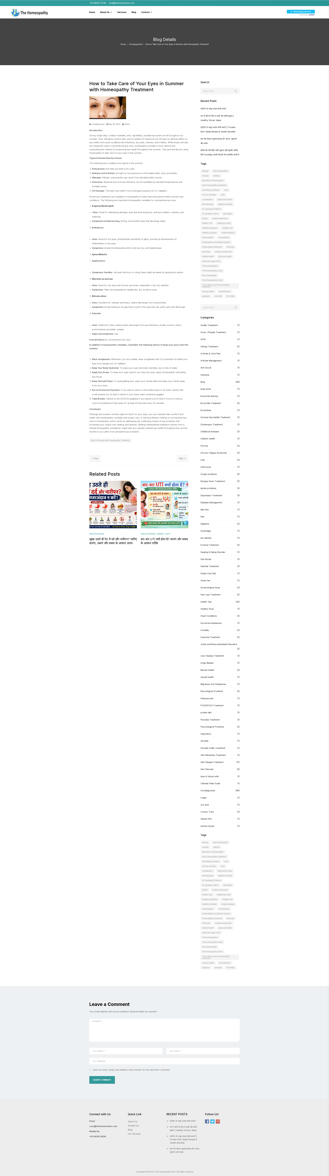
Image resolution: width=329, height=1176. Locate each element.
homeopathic (208, 237)
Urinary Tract (207, 812)
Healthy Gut (227, 228)
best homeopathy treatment (214, 185)
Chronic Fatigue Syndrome (213, 453)
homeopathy (223, 237)
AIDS (203, 339)
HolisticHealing (228, 233)
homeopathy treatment (212, 247)
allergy (205, 171)
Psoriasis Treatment (210, 719)
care (226, 190)
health (205, 218)
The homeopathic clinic (212, 271)
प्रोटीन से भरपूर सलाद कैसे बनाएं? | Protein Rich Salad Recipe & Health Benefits (183, 1139)
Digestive (204, 524)
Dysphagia (205, 531)
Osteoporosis (206, 698)
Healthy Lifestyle (209, 233)
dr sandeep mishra (210, 214)
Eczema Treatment (209, 545)
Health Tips (207, 223)
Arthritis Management (211, 360)
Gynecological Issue (210, 587)
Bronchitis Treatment (210, 403)
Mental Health (207, 670)
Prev (96, 458)
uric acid (204, 804)
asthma (216, 176)
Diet (202, 516)
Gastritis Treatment (209, 566)
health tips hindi (224, 223)
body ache (205, 389)
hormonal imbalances (211, 623)
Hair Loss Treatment (210, 594)
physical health (225, 256)
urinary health (208, 291)
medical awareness (223, 252)
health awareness (220, 218)
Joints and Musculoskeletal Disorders (218, 644)
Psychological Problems (212, 726)
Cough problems (208, 474)
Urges (203, 797)
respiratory (205, 734)
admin (127, 124)
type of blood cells (209, 776)
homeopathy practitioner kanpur (216, 242)
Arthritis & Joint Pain (210, 353)
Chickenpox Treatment (211, 424)
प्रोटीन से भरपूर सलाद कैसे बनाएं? (213, 108)
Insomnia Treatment (210, 637)
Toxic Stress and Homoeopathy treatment (216, 286)
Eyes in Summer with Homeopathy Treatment (110, 440)
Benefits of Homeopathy (212, 180)
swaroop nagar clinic (211, 261)
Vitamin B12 (206, 819)
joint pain (206, 252)
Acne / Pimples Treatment (213, 332)
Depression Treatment (211, 495)
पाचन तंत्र (218, 296)
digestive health (225, 204)
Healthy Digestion (210, 228)
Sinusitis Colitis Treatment (212, 748)
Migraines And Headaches (213, 684)
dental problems (208, 488)
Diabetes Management (211, 502)
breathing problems (210, 190)
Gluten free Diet (208, 573)
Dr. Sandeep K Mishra (211, 209)
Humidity (204, 630)
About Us (132, 1121)
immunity (230, 247)
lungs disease (206, 663)
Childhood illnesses (209, 431)
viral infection (224, 291)
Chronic (204, 446)
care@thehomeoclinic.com (103, 1126)
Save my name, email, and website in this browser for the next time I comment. (131, 1069)
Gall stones (205, 559)
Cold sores (205, 467)
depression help (225, 199)
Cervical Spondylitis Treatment (215, 417)
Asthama (204, 375)
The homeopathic (210, 266)
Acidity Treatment (209, 325)
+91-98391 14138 (97, 1136)
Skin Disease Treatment (211, 762)
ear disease (205, 538)
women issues (207, 826)
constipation (207, 199)
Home (123, 44)
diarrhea (204, 509)
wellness (206, 296)
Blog (202, 382)
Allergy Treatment (209, 346)
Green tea (205, 580)
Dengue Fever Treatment (212, 481)
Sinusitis (204, 741)
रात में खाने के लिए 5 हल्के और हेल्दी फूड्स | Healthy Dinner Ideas (183, 1128)
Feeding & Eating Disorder (212, 552)
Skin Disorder (207, 769)
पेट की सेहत (230, 296)
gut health (227, 214)
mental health (208, 256)
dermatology (207, 204)
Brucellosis (205, 410)
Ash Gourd (205, 367)
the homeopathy (209, 275)
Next (181, 458)
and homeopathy (220, 171)
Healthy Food (207, 609)
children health (207, 438)
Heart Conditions (208, 616)
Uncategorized (135, 44)
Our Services (134, 1134)
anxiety (205, 176)
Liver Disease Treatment (212, 656)
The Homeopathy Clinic (212, 280)
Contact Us (133, 1125)
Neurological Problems (211, 691)
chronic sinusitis (209, 195)
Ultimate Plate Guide (210, 783)
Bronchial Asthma (209, 396)
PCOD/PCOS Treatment (211, 705)
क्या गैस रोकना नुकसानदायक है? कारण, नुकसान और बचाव (185, 1150)
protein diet (205, 712)
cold (223, 195)
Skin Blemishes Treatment (213, 755)
